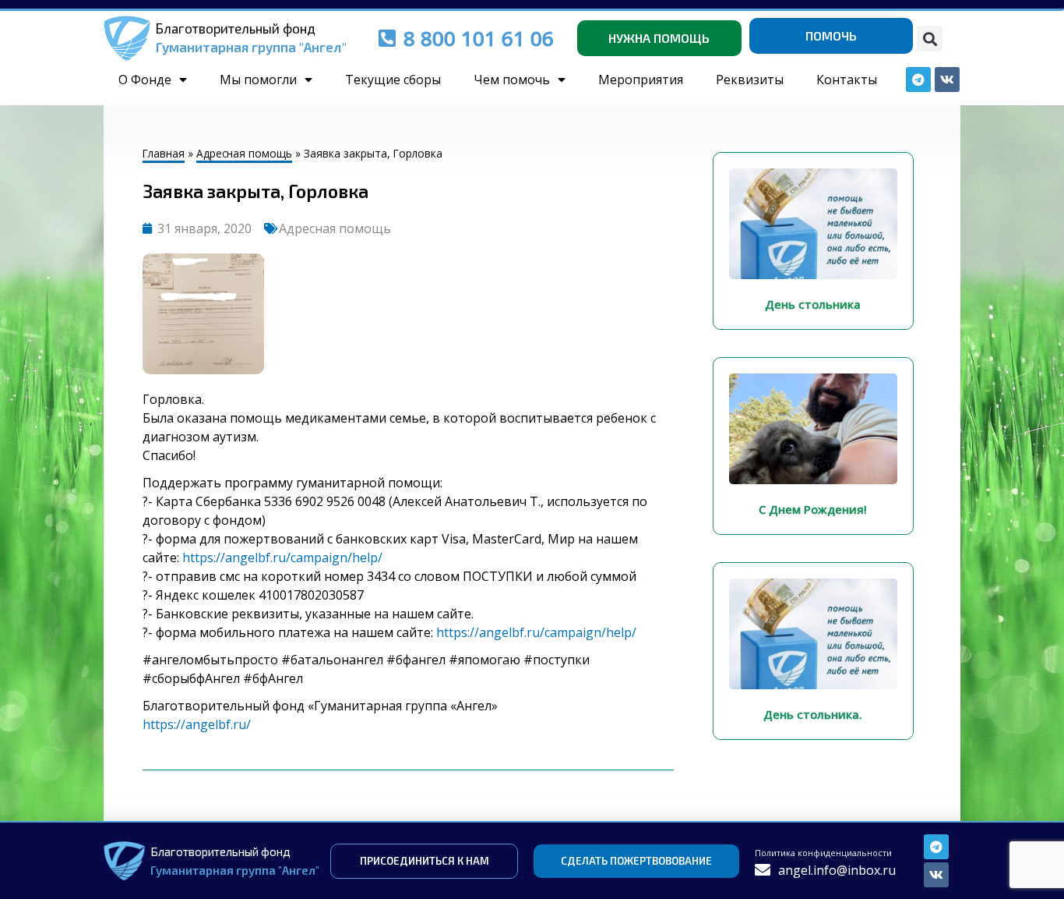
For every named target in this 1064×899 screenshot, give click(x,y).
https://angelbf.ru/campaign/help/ (282, 557)
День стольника (813, 304)
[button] (929, 38)
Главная (164, 153)
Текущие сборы (393, 79)
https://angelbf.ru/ (197, 724)
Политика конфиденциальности (823, 852)
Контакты (846, 79)
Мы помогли (258, 79)
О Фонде (144, 79)
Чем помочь (512, 79)
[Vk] (936, 874)
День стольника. (812, 714)
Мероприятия (640, 79)
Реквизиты (750, 79)
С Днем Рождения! (813, 509)
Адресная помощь (244, 153)
